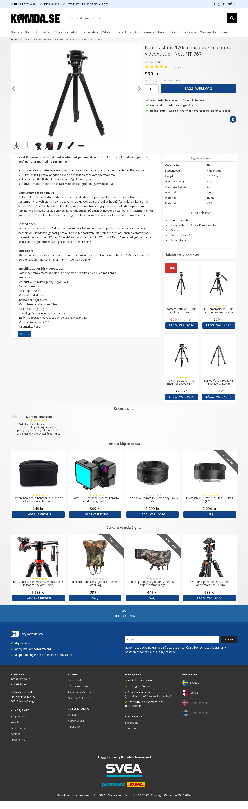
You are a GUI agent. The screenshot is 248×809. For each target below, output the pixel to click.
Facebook (131, 722)
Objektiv (44, 32)
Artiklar (72, 715)
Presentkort (18, 739)
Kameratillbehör (23, 32)
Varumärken (209, 32)
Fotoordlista (76, 720)
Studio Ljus (123, 32)
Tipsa (26, 334)
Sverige (194, 682)
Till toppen (124, 616)
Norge (194, 692)
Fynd (225, 32)
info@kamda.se (20, 679)
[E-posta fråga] (233, 119)
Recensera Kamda (79, 692)
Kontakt (15, 733)
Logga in (219, 4)
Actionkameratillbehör (150, 32)
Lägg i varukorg (198, 88)
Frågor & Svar (19, 716)
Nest (158, 61)
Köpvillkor (16, 722)
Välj (210, 514)
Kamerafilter (91, 32)
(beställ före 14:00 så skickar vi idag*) (149, 696)
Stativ (107, 32)
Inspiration (74, 726)
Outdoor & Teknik (183, 32)
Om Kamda (75, 680)
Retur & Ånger (19, 728)
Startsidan (16, 39)
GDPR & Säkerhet (79, 698)
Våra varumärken (78, 686)
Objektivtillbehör (66, 32)
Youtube (130, 728)
